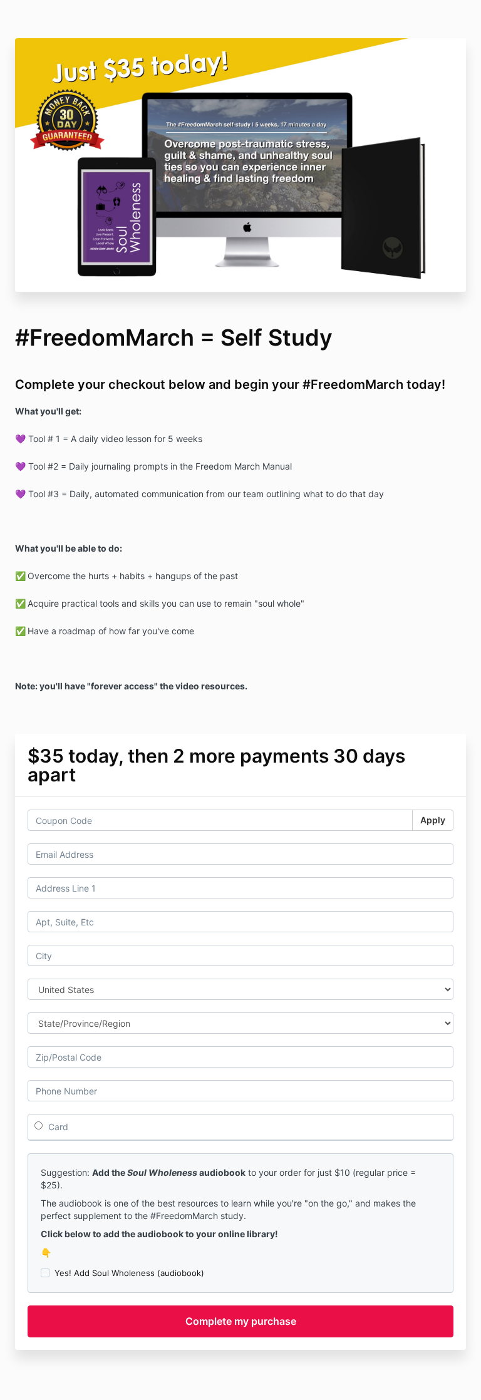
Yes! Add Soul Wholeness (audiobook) (129, 1273)
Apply (432, 820)
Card (57, 1126)
